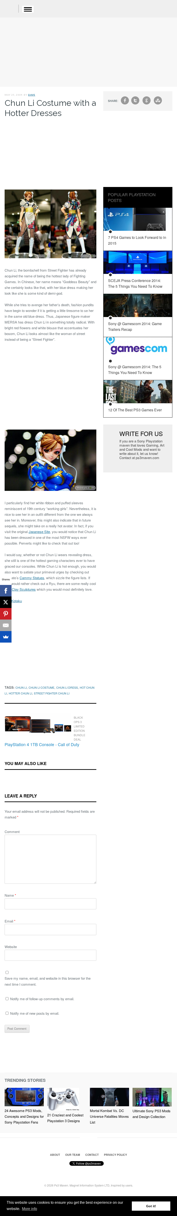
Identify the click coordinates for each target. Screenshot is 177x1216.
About (55, 1155)
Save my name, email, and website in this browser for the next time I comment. (48, 981)
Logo (11, 9)
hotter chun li (20, 693)
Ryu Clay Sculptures (20, 589)
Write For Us (141, 433)
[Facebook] (6, 590)
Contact (92, 1155)
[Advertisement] (88, 52)
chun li (21, 687)
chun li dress (67, 687)
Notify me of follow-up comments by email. (42, 998)
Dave (31, 94)
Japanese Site (39, 531)
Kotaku (16, 600)
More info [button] (29, 1209)
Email (10, 921)
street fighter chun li (51, 693)
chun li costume (41, 687)
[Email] (6, 625)
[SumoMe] (6, 637)
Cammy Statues (32, 577)
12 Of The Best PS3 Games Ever (135, 409)
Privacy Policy (115, 1155)
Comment (12, 831)
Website (11, 946)
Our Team (72, 1155)
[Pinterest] (6, 614)
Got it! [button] (151, 1206)
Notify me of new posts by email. (34, 1013)
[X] (6, 602)
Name (10, 895)
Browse (28, 9)
